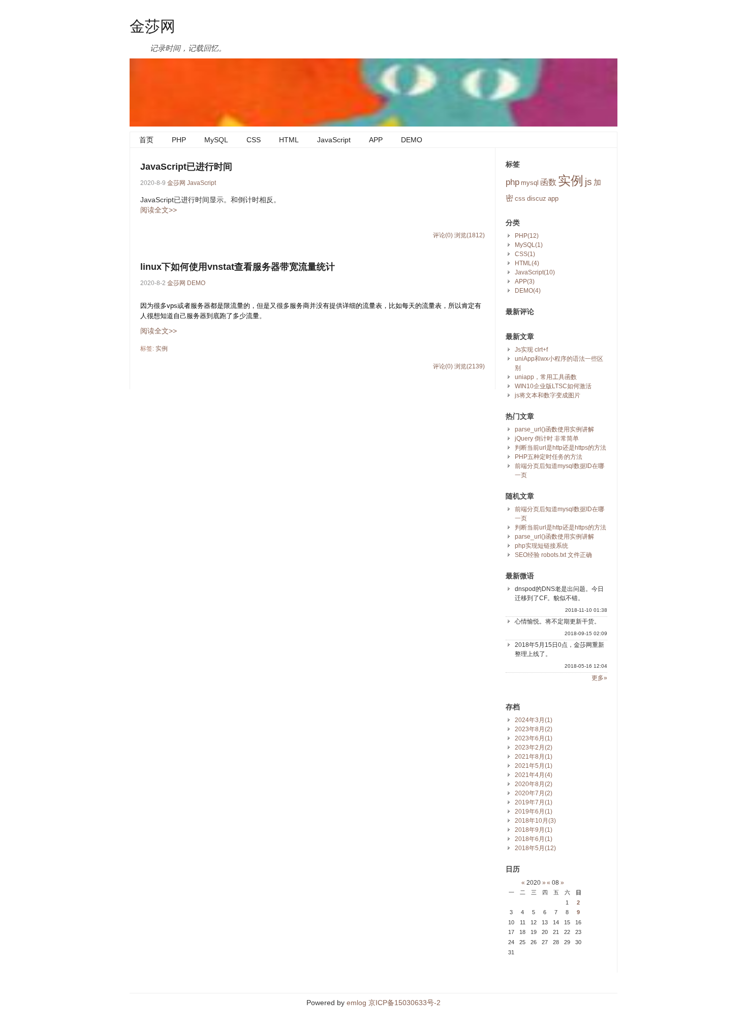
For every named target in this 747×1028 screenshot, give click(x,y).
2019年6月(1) (533, 811)
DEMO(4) (528, 290)
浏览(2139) (469, 366)
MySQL (216, 140)
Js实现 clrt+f (531, 349)
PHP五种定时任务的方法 (548, 456)
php (512, 182)
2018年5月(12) (535, 848)
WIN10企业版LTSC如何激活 (553, 386)
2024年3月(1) (533, 720)
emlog (356, 1003)
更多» (599, 677)
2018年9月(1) (533, 829)
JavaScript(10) (535, 272)
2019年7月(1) (533, 802)
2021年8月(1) (533, 756)
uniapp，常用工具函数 (546, 377)
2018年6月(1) (533, 839)
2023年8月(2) (533, 729)
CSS (253, 140)
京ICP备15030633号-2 (404, 1003)
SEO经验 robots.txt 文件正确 (553, 554)
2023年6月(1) (533, 738)
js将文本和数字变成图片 (547, 395)
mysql (530, 182)
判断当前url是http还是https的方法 (560, 447)
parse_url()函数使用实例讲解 (554, 429)
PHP (179, 140)
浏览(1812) (469, 235)
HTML (289, 140)
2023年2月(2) (533, 747)
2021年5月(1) (533, 765)
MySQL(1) (529, 244)
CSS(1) (525, 254)
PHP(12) (527, 235)
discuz (536, 198)
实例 (161, 348)
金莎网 (152, 25)
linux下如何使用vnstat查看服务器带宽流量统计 (237, 267)
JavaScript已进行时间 (186, 167)
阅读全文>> (158, 210)
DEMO (411, 140)
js (588, 181)
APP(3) (525, 281)
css (520, 198)
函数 (548, 182)
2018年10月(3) (535, 820)
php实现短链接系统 (541, 545)
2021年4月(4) (533, 774)
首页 (146, 140)
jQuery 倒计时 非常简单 (547, 438)
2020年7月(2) (533, 793)
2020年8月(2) (533, 784)
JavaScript (334, 140)
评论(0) (443, 235)
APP (376, 140)
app (553, 198)
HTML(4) (527, 263)
